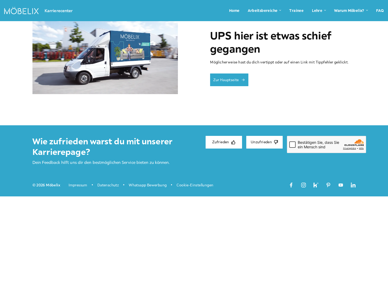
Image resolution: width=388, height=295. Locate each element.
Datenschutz (108, 185)
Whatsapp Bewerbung (148, 185)
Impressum (78, 185)
